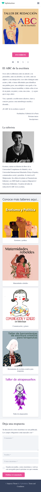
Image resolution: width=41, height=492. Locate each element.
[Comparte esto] (17, 62)
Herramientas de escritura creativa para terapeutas (20, 370)
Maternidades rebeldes (20, 283)
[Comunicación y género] (20, 305)
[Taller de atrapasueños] (20, 393)
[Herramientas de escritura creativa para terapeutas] (20, 348)
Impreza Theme (12, 483)
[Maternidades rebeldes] (20, 263)
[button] (38, 3)
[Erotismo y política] (20, 220)
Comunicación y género (20, 326)
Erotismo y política (20, 240)
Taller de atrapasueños (20, 414)
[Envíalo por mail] (12, 62)
